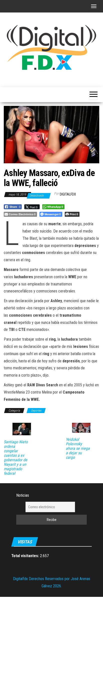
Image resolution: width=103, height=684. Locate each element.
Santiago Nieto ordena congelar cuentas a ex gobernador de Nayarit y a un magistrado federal (16, 458)
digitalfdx (68, 194)
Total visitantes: (25, 555)
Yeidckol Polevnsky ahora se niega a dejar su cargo (78, 448)
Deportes (36, 410)
